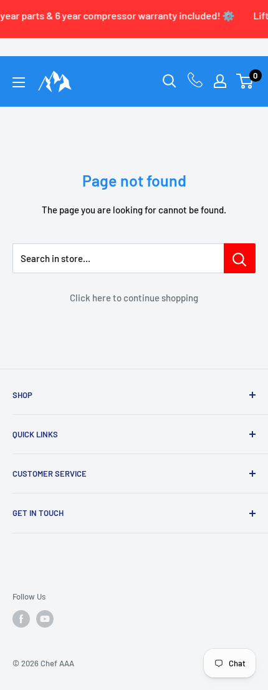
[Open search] (169, 81)
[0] (245, 81)
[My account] (220, 81)
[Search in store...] (240, 258)
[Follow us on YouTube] (45, 619)
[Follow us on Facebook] (21, 619)
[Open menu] (18, 82)
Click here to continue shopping (134, 297)
